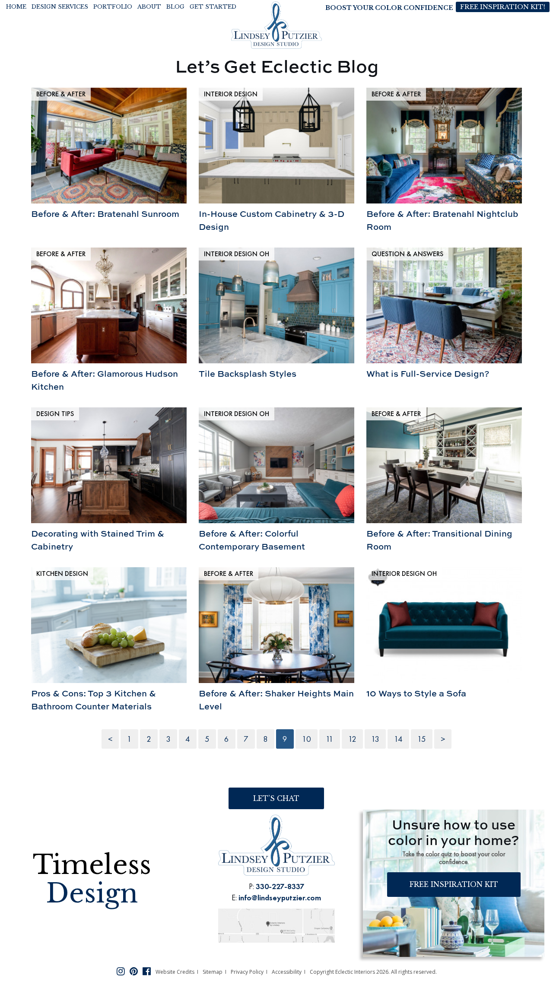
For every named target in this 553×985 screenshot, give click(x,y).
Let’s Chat (276, 798)
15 (421, 739)
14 (398, 739)
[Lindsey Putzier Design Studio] (276, 24)
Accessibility (287, 971)
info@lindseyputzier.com (279, 897)
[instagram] (121, 970)
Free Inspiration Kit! (502, 7)
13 (375, 739)
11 (330, 739)
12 (352, 739)
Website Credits (175, 971)
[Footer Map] (276, 924)
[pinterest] (134, 970)
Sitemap (212, 971)
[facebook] (147, 970)
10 (306, 739)
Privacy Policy (247, 971)
